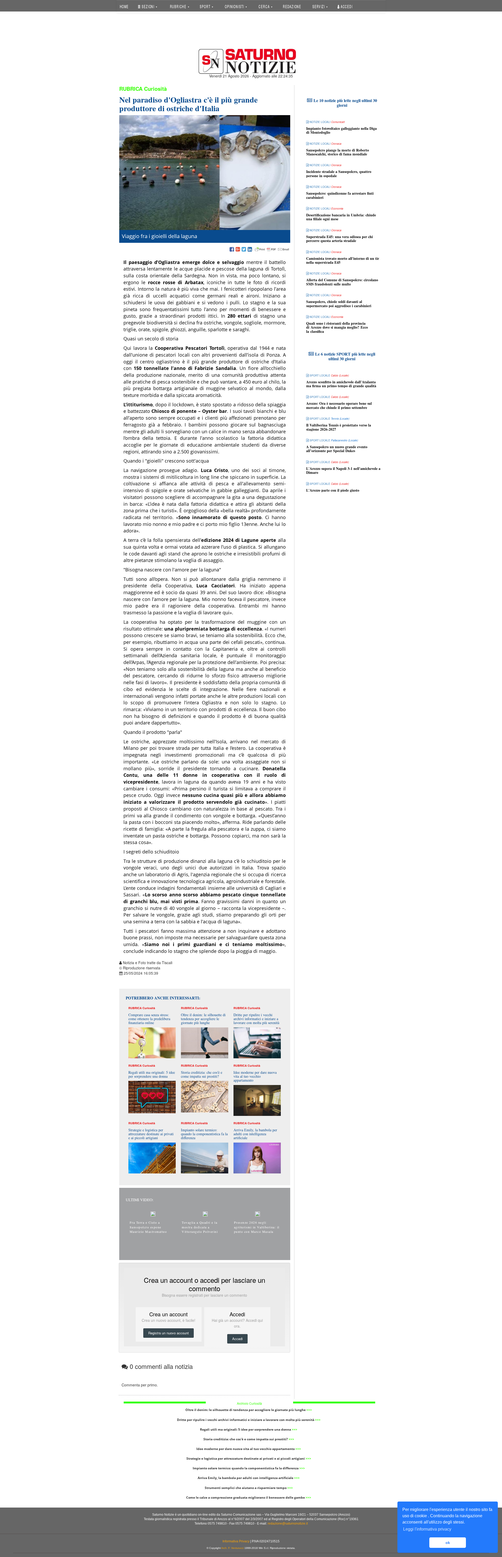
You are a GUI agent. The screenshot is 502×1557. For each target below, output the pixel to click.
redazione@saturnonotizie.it (288, 1523)
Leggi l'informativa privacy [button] (427, 1529)
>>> (309, 1410)
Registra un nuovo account (168, 1332)
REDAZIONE (292, 6)
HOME (124, 6)
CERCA (265, 6)
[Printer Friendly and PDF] (272, 249)
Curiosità (155, 88)
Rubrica (130, 88)
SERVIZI (319, 6)
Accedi (346, 6)
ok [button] (448, 1543)
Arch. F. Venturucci (232, 1548)
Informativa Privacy (236, 1541)
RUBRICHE (178, 6)
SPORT (206, 6)
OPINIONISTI (235, 6)
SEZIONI (148, 6)
